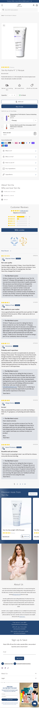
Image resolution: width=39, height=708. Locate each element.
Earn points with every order (19, 631)
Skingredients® (17, 594)
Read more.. (22, 616)
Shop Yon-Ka (33, 494)
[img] (5, 256)
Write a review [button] (19, 230)
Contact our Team (8, 663)
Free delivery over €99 (19, 622)
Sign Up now (19, 658)
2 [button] (17, 484)
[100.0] (14, 240)
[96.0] (23, 240)
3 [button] (20, 484)
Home (2, 15)
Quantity (4, 95)
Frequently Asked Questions (24, 663)
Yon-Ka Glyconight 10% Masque (13, 530)
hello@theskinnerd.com (10, 387)
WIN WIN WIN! (10, 699)
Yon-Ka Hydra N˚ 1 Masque (10, 15)
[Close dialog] (37, 684)
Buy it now (19, 106)
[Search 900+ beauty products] (3, 10)
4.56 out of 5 (24, 211)
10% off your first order (19, 627)
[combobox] (19, 10)
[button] (37, 5)
